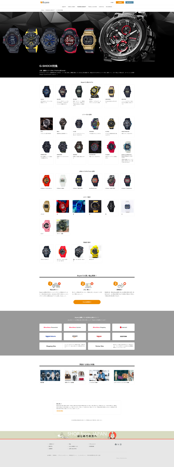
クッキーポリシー (81, 455)
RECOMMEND (109, 6)
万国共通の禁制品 (59, 410)
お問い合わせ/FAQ (72, 448)
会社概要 (49, 455)
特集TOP (64, 6)
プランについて (92, 444)
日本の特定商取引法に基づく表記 (93, 455)
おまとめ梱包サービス (73, 446)
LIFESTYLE (101, 6)
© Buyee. (118, 458)
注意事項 (50, 448)
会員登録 (120, 2)
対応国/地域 (91, 446)
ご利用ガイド (51, 444)
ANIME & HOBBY (71, 6)
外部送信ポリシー (72, 455)
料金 (70, 444)
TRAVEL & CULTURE (92, 6)
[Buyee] (44, 2)
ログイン (130, 2)
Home (42, 10)
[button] (114, 2)
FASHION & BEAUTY (81, 6)
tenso (126, 458)
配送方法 (50, 446)
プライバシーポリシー (62, 455)
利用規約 (54, 455)
